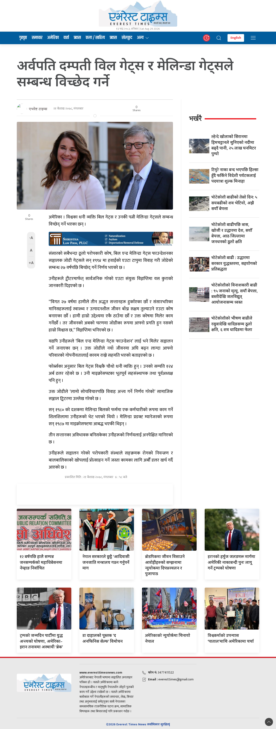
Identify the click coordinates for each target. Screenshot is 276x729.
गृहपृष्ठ (23, 37)
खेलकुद (127, 37)
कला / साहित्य (95, 37)
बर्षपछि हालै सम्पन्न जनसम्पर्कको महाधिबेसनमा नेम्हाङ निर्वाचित (41, 562)
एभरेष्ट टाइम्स (38, 108)
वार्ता (66, 37)
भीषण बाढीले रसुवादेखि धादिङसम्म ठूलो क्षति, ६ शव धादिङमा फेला (231, 323)
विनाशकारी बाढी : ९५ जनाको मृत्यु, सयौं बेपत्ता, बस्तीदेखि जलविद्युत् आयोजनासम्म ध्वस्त (234, 293)
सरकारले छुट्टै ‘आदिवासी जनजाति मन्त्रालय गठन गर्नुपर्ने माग (106, 562)
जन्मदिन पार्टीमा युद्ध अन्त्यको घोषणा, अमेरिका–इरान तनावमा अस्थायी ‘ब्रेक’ (41, 641)
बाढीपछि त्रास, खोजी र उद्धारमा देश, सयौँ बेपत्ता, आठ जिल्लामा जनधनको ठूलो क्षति (231, 233)
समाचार (37, 37)
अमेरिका (53, 37)
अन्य (140, 37)
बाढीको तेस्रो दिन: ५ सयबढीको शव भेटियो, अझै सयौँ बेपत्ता (234, 202)
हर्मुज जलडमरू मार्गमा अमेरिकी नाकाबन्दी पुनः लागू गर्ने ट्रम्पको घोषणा (231, 562)
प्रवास (77, 37)
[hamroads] (111, 238)
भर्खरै (195, 118)
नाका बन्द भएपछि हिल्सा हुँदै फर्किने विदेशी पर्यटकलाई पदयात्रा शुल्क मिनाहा (234, 175)
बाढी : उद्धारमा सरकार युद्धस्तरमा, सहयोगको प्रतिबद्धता (234, 263)
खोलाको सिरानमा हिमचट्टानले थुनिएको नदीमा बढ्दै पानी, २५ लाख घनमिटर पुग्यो (233, 145)
